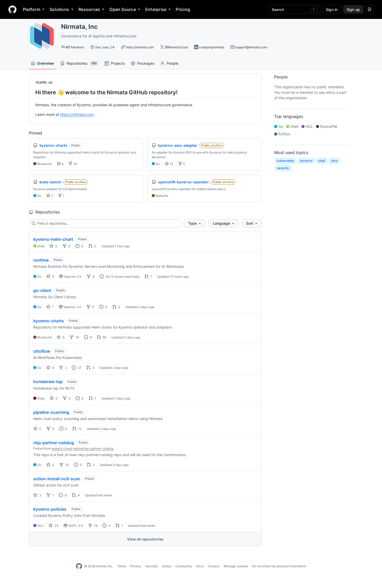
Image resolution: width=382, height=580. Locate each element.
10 (66, 465)
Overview (45, 63)
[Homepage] (12, 9)
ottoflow (41, 351)
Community (183, 566)
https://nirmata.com (140, 47)
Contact (214, 566)
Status (166, 566)
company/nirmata (211, 47)
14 (75, 164)
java (334, 161)
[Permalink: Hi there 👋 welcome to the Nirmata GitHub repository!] (31, 92)
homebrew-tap (48, 381)
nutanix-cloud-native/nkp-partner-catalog (82, 448)
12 (171, 164)
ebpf (321, 161)
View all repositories (145, 539)
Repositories (82, 63)
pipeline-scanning (51, 412)
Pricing (183, 9)
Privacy (135, 566)
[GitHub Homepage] (79, 566)
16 (95, 526)
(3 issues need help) (125, 276)
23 (56, 526)
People (172, 63)
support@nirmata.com (251, 47)
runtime (41, 260)
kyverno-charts (48, 320)
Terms (121, 566)
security (283, 168)
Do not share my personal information (279, 566)
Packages (145, 63)
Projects (118, 63)
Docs (200, 566)
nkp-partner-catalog (53, 442)
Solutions (59, 9)
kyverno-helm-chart (53, 239)
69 (104, 337)
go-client (42, 290)
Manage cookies (236, 566)
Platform (31, 9)
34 (107, 276)
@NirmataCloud (176, 47)
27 (79, 368)
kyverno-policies (50, 509)
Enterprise (155, 9)
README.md (44, 82)
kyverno (306, 161)
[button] (194, 223)
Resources (89, 9)
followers (75, 47)
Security (152, 566)
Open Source (122, 9)
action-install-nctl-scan (56, 478)
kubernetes (285, 161)
